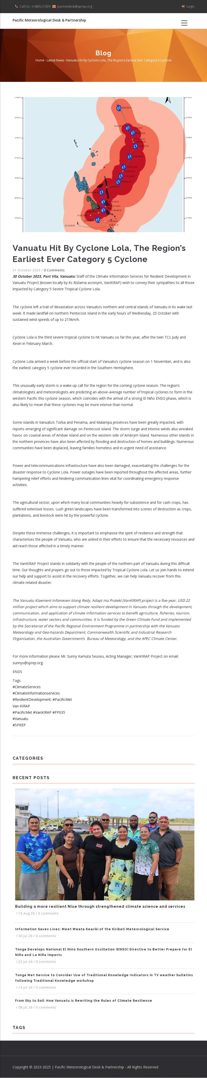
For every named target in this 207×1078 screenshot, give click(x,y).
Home (40, 60)
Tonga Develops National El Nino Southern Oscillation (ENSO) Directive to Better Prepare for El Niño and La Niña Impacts (103, 952)
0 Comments (54, 270)
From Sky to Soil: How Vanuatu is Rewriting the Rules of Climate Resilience (83, 1000)
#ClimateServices (27, 686)
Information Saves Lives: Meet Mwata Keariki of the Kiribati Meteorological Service (92, 929)
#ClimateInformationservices (36, 693)
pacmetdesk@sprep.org (74, 6)
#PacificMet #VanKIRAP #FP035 (39, 712)
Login (190, 6)
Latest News (55, 60)
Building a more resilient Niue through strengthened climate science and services (100, 906)
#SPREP (19, 725)
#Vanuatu (20, 718)
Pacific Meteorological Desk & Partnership (49, 20)
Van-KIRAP (21, 706)
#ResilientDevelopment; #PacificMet (42, 699)
